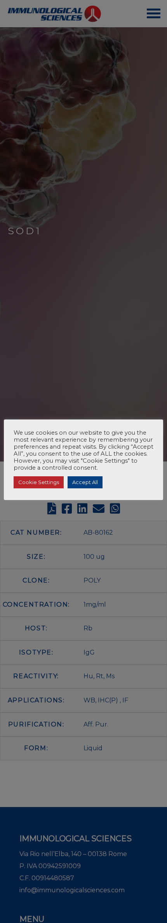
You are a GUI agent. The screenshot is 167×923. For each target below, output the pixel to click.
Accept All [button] (85, 482)
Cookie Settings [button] (38, 482)
